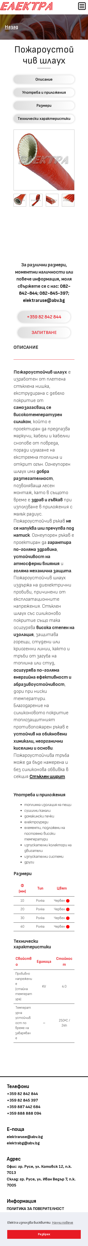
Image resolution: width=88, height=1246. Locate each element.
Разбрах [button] (44, 1234)
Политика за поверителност (35, 1208)
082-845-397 (53, 293)
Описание (44, 79)
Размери (44, 105)
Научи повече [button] (62, 1223)
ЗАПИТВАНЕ (44, 332)
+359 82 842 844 (44, 317)
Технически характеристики (44, 118)
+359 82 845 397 (22, 1100)
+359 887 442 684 (23, 1107)
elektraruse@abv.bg (44, 300)
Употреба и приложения (44, 92)
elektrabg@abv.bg (23, 1143)
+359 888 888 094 (24, 1113)
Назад (11, 27)
